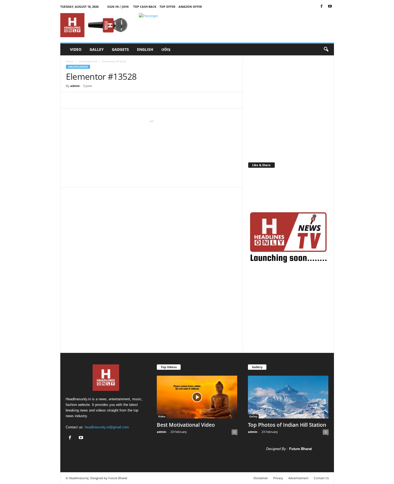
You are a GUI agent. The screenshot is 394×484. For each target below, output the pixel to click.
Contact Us (321, 478)
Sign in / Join (118, 7)
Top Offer (167, 7)
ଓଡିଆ (165, 49)
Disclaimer (261, 478)
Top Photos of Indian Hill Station (287, 424)
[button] (326, 49)
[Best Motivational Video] (197, 397)
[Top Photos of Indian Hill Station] (288, 397)
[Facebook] (321, 6)
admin (75, 86)
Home (69, 61)
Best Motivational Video (186, 424)
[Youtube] (330, 6)
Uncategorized (88, 61)
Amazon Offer (190, 7)
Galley (97, 49)
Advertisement (298, 478)
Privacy (278, 478)
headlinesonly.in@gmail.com (107, 427)
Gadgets (120, 49)
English (145, 49)
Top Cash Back (144, 7)
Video (75, 49)
